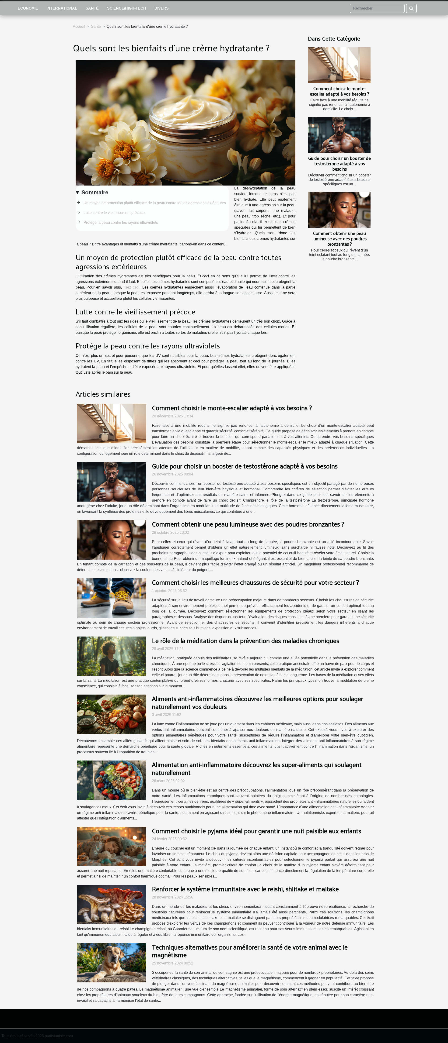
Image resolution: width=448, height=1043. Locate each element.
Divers (161, 8)
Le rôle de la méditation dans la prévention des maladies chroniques (245, 640)
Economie (28, 8)
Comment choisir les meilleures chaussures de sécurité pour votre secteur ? (255, 582)
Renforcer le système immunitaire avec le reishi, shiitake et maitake (245, 889)
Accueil (79, 26)
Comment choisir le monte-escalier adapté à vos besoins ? (339, 91)
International (61, 8)
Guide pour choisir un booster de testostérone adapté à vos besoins (339, 163)
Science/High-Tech (126, 8)
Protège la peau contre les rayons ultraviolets (121, 222)
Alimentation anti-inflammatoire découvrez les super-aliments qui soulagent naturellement (257, 768)
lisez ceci (131, 287)
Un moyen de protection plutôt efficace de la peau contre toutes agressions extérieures (155, 203)
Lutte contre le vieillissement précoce (114, 213)
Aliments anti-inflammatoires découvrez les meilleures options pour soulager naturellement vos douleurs (257, 702)
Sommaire (94, 192)
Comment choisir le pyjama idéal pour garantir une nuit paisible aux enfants (256, 830)
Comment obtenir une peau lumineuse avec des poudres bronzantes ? (339, 238)
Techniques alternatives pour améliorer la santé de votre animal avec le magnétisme (250, 951)
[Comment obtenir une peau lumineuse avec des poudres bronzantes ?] (339, 209)
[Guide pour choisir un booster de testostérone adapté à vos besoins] (339, 135)
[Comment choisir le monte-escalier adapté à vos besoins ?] (339, 65)
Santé (92, 8)
